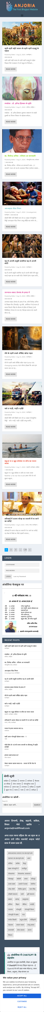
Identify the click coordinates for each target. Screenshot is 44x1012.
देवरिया (33, 884)
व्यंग (27, 790)
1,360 (25, 551)
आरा (28, 858)
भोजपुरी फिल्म (29, 909)
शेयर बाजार (20, 930)
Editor (13, 55)
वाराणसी (11, 930)
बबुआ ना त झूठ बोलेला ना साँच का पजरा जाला (20, 462)
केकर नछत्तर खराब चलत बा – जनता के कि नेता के (20, 763)
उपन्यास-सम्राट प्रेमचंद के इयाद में (17, 292)
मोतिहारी (33, 920)
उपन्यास (24, 787)
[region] (22, 993)
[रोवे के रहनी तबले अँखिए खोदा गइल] (22, 338)
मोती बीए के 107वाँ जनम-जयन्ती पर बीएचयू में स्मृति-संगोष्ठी (21, 746)
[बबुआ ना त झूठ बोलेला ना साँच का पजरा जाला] (22, 446)
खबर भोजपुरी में (13, 869)
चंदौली (19, 879)
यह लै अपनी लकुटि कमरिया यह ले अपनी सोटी (20, 262)
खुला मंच (9, 790)
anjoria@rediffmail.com (17, 828)
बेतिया (25, 904)
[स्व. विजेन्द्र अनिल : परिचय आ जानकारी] (22, 141)
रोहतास (10, 925)
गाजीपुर (24, 869)
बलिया (10, 904)
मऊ (23, 915)
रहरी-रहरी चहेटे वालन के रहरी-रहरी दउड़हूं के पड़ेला (22, 49)
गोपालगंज (11, 874)
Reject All (22, 1007)
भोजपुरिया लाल (30, 160)
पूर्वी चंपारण (30, 894)
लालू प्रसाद (30, 925)
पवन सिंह (32, 889)
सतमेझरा (29, 55)
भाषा (30, 525)
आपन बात (15, 787)
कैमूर (24, 863)
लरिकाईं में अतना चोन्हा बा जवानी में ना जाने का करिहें (22, 520)
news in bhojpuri (16, 858)
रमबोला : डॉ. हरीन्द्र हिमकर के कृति (18, 103)
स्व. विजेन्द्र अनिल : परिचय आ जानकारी (20, 156)
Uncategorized (31, 212)
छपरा (26, 879)
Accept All (22, 996)
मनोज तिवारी (12, 920)
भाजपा (10, 909)
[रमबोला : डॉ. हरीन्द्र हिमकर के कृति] (22, 88)
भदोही (32, 904)
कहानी (28, 467)
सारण (29, 930)
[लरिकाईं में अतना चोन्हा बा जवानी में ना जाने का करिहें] (22, 503)
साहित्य (32, 107)
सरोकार (37, 160)
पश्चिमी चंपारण (12, 894)
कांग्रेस (18, 863)
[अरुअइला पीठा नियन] (22, 193)
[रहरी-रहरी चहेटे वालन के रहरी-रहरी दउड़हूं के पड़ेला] (22, 33)
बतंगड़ (17, 899)
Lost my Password (19, 577)
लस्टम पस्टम (20, 925)
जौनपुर (33, 879)
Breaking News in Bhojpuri (20, 853)
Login (8, 577)
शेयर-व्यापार (8, 758)
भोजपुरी (18, 909)
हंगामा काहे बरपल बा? (12, 755)
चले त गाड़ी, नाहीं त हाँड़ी (14, 408)
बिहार (17, 904)
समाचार (7, 749)
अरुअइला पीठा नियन (13, 208)
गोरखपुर (10, 879)
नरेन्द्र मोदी (11, 889)
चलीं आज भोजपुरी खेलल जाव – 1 (16, 737)
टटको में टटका (23, 884)
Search (5, 801)
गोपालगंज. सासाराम (24, 874)
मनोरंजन (7, 731)
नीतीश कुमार (22, 889)
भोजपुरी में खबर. (13, 915)
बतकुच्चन (25, 899)
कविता (28, 107)
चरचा (27, 525)
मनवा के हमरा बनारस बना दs (14, 728)
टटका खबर (11, 884)
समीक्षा (33, 790)
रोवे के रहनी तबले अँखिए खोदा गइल (19, 353)
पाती (22, 894)
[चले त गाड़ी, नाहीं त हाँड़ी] (22, 393)
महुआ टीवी (23, 920)
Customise (22, 1001)
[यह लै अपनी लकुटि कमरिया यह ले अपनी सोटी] (22, 246)
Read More (10, 69)
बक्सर (10, 899)
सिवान (10, 935)
